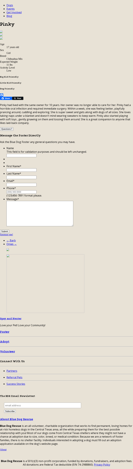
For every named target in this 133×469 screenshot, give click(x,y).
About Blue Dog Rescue (16, 419)
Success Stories (15, 384)
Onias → (11, 244)
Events (10, 9)
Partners (11, 371)
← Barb (11, 240)
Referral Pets (14, 377)
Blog (9, 16)
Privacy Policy (102, 464)
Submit (4, 231)
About (3, 449)
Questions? (6, 129)
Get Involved (14, 12)
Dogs (9, 5)
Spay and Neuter (10, 318)
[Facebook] (66, 95)
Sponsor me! (6, 234)
